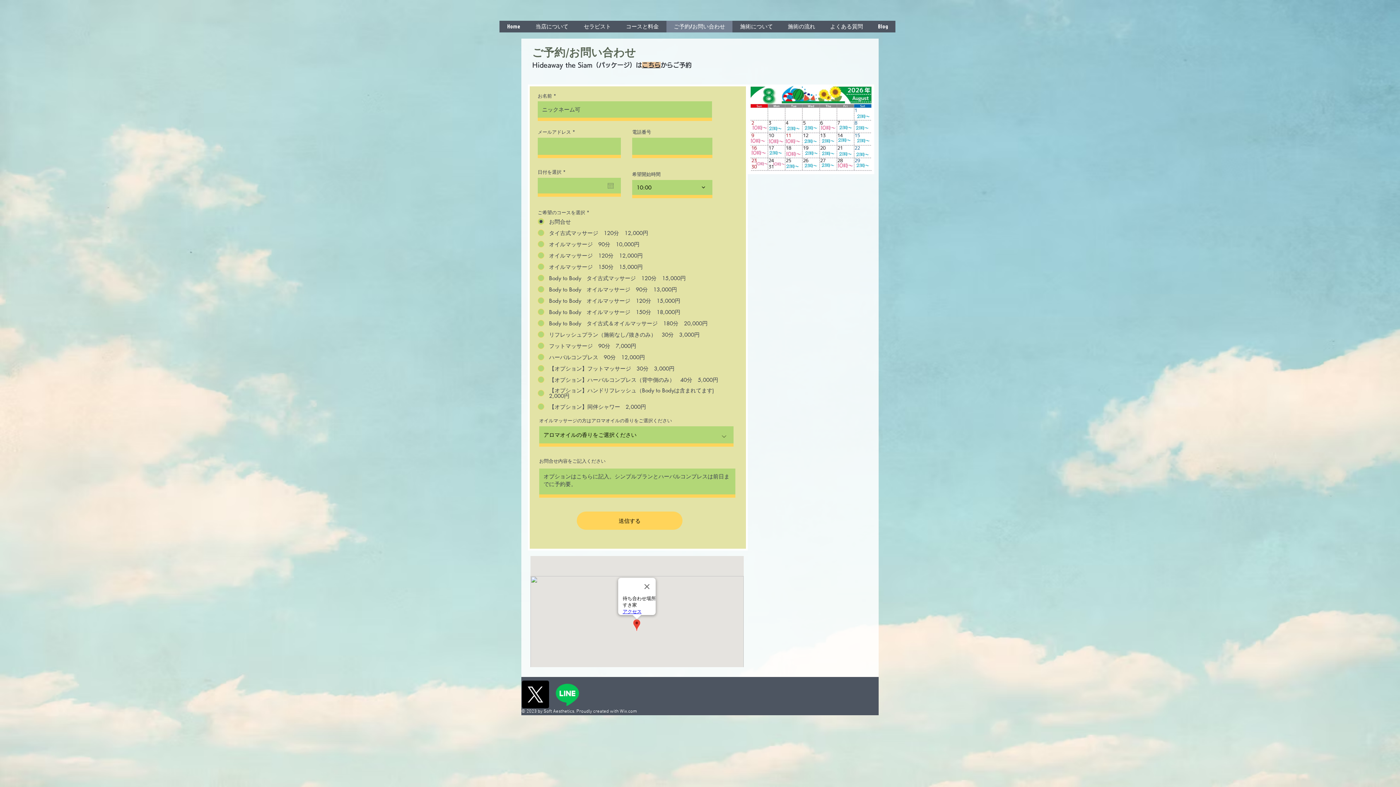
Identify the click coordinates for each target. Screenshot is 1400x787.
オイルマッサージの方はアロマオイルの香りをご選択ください (605, 420)
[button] (756, 26)
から (667, 65)
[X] (535, 694)
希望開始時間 (646, 174)
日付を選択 (553, 172)
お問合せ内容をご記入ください (572, 461)
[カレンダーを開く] (611, 186)
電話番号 (641, 132)
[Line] (567, 694)
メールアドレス (554, 132)
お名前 (545, 96)
